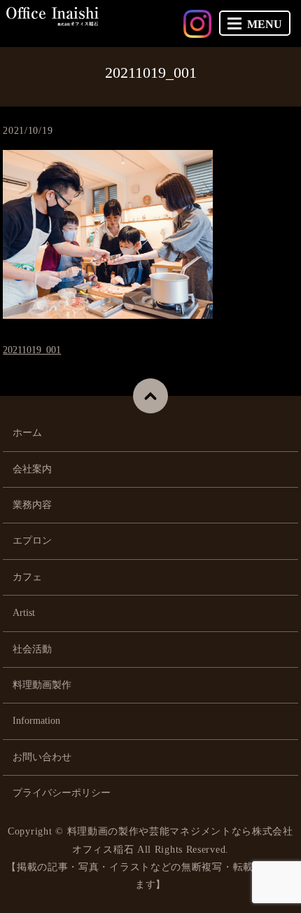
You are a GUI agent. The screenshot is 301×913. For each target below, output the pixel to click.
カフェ (27, 577)
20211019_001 (32, 350)
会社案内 (32, 469)
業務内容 (32, 505)
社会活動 (32, 649)
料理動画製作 (42, 685)
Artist (24, 612)
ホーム (27, 432)
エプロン (32, 540)
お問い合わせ (42, 757)
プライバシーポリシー (62, 793)
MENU (264, 24)
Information (36, 720)
